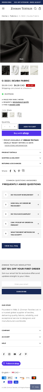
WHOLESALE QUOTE (21, 102)
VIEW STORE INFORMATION (16, 145)
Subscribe (21, 291)
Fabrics (13, 16)
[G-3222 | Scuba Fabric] (10, 171)
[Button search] (35, 8)
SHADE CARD (14, 105)
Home (4, 16)
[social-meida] (4, 354)
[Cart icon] (39, 8)
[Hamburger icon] (10, 8)
